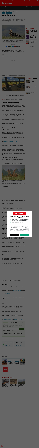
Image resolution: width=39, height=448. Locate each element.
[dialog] (19, 224)
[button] (19, 224)
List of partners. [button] (27, 228)
